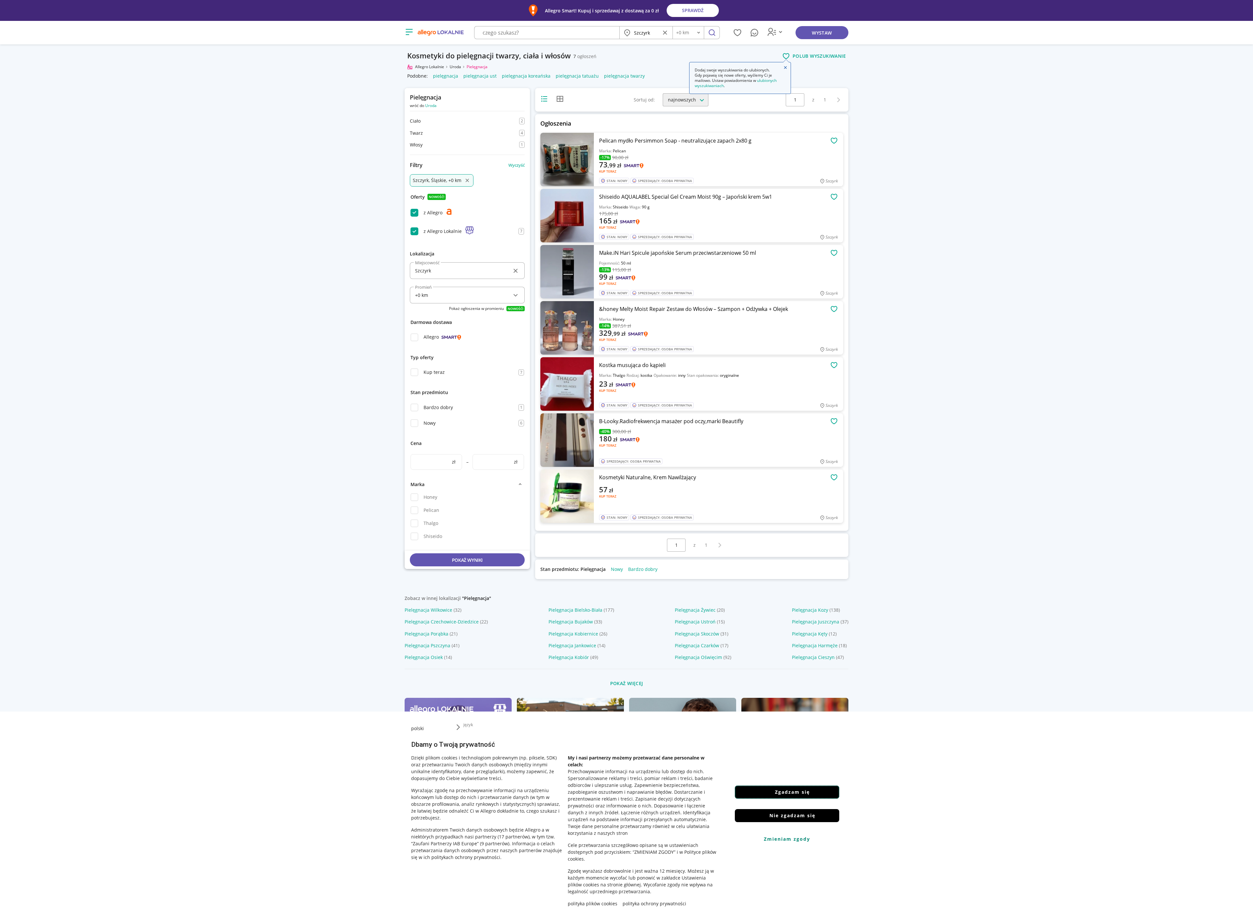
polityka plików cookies (592, 903)
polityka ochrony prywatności (654, 903)
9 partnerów (494, 843)
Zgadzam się (792, 792)
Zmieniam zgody (787, 839)
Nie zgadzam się (792, 815)
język (468, 724)
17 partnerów (513, 837)
